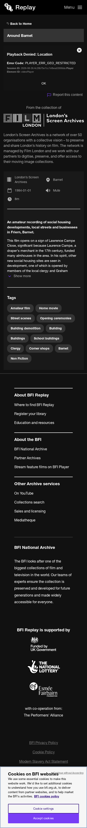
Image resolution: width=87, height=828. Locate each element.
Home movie (48, 308)
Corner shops (39, 348)
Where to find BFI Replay (34, 404)
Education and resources (34, 422)
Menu (69, 7)
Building (55, 328)
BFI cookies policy (46, 796)
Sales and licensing (30, 511)
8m (17, 199)
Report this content (68, 95)
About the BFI (27, 439)
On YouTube (23, 493)
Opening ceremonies (55, 318)
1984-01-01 (23, 190)
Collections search (29, 502)
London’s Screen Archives (27, 179)
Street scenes (21, 318)
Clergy (15, 348)
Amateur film (20, 308)
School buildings (46, 338)
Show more (22, 276)
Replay (25, 7)
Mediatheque (24, 520)
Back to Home (20, 24)
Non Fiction (19, 358)
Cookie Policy (44, 752)
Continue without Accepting (68, 772)
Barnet (58, 180)
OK (43, 83)
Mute (56, 190)
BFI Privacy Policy (43, 742)
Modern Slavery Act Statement (43, 761)
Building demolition (25, 328)
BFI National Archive (30, 449)
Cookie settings (43, 808)
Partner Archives (27, 458)
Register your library (30, 413)
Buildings (18, 338)
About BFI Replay (31, 395)
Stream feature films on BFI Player (41, 467)
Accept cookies (43, 818)
